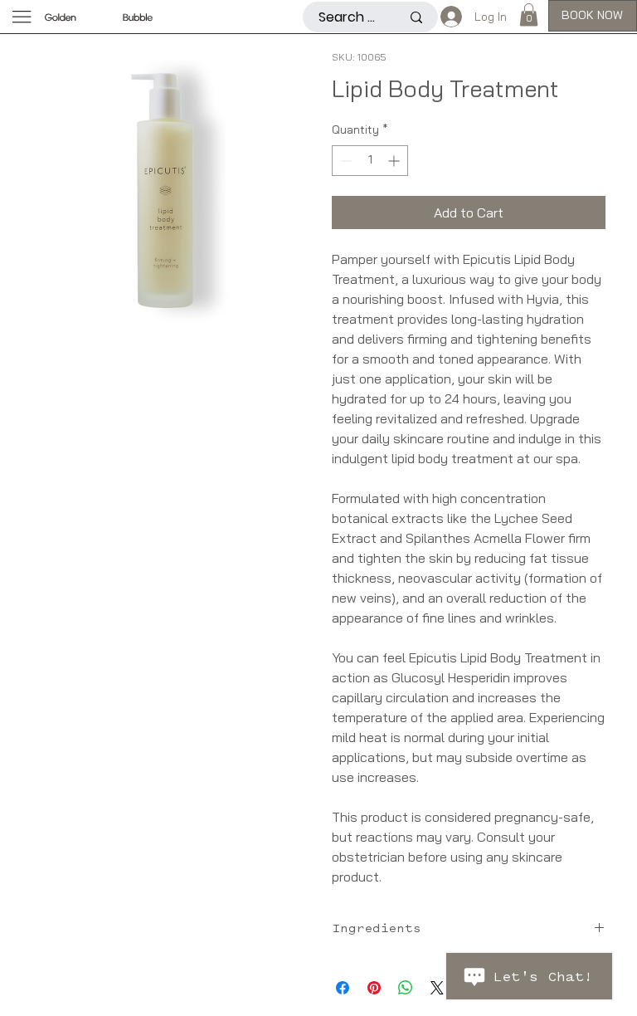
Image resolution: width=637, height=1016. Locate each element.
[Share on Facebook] (343, 988)
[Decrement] (344, 160)
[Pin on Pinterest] (374, 988)
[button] (528, 14)
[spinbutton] (370, 160)
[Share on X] (437, 988)
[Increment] (395, 160)
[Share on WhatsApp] (406, 988)
